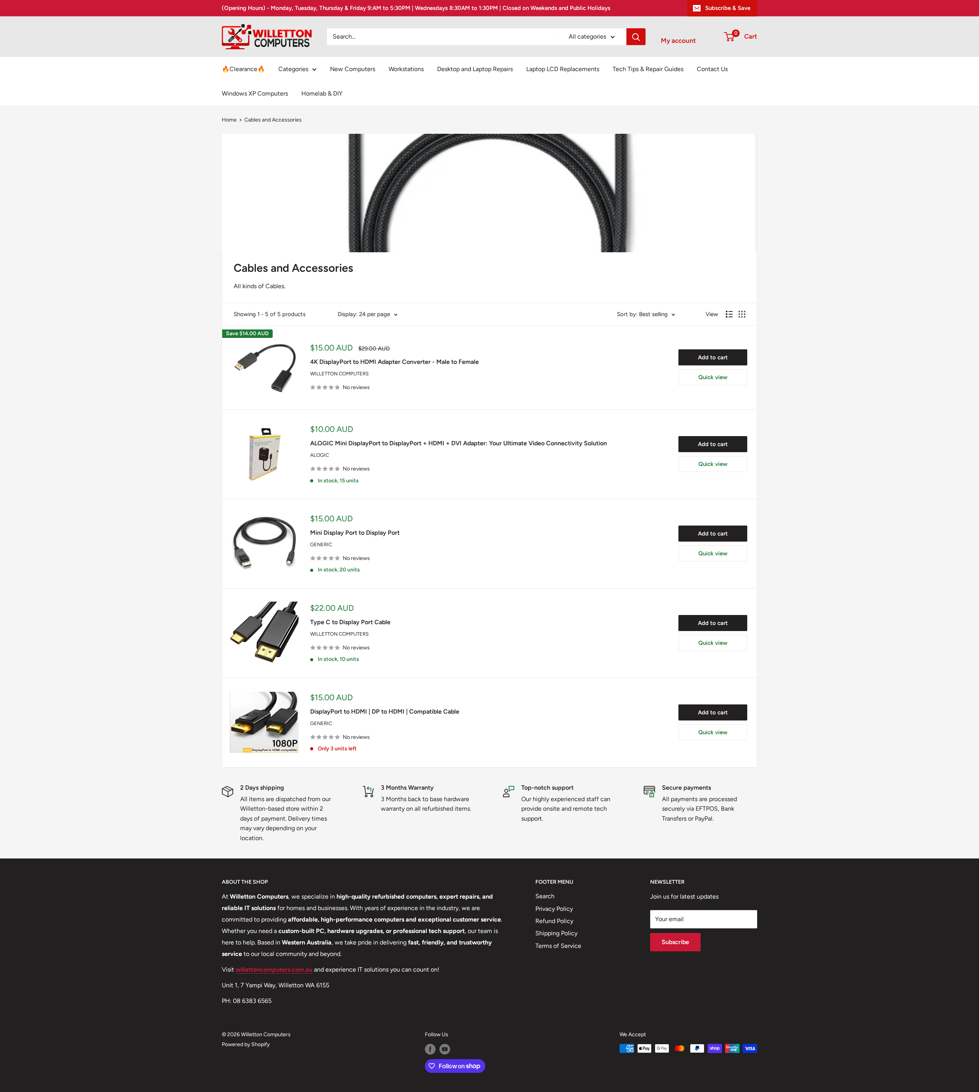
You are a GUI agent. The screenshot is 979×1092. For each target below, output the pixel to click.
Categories (293, 69)
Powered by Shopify (246, 1044)
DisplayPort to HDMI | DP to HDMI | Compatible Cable (384, 711)
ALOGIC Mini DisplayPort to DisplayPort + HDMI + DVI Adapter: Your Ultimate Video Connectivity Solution (458, 443)
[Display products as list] (729, 314)
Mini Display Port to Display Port (355, 532)
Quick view (712, 377)
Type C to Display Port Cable (350, 622)
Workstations (406, 69)
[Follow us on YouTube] (444, 1049)
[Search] (636, 36)
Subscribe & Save (727, 8)
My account (678, 40)
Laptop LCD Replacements (562, 69)
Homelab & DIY (322, 93)
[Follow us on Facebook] (430, 1049)
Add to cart (713, 357)
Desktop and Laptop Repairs (475, 69)
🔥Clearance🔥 (243, 69)
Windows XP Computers (255, 93)
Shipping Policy (556, 933)
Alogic (319, 455)
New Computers (352, 69)
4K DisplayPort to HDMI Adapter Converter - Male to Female (394, 361)
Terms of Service (558, 945)
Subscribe (675, 942)
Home (229, 120)
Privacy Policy (554, 908)
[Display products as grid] (741, 314)
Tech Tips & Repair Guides (648, 69)
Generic (321, 544)
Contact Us (712, 69)
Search (545, 896)
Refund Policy (554, 921)
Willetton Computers (339, 373)
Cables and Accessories (273, 120)
